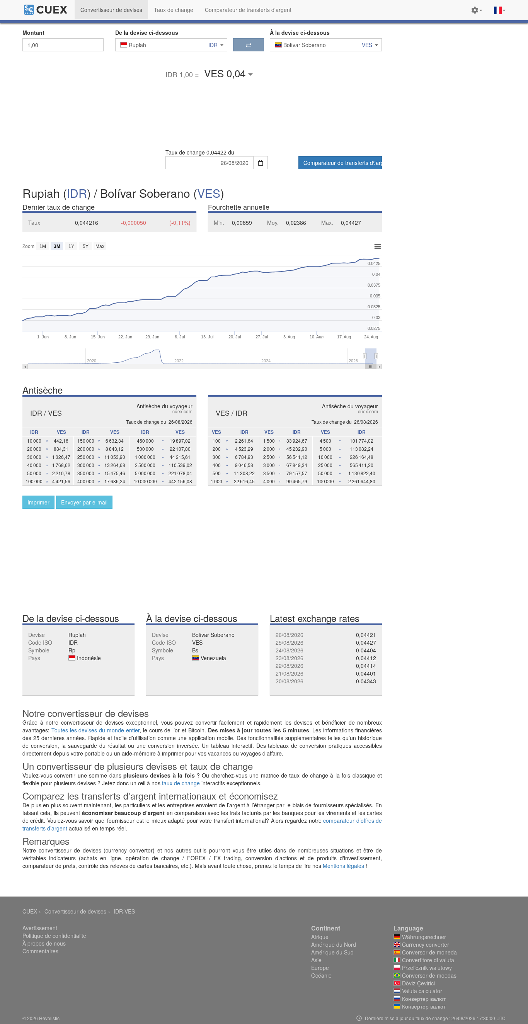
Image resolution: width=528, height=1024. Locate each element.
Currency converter (424, 944)
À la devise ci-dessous (300, 32)
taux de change (181, 783)
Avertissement (39, 928)
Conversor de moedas (428, 975)
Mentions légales (343, 865)
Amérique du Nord (333, 944)
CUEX (29, 911)
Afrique (320, 937)
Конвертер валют (423, 998)
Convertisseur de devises (75, 911)
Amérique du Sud (332, 952)
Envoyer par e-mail (84, 502)
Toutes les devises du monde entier (95, 730)
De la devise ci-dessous (146, 32)
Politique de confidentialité (54, 935)
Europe (320, 967)
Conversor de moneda (428, 952)
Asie (316, 960)
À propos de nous (44, 943)
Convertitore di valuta (427, 960)
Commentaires (40, 951)
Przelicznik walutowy (426, 967)
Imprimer (38, 502)
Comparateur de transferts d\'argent (342, 162)
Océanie (321, 975)
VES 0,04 (226, 73)
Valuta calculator (421, 991)
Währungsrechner (423, 937)
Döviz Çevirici (417, 983)
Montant (33, 32)
